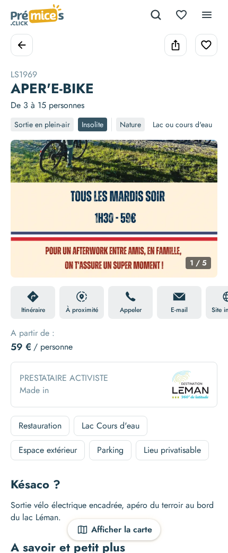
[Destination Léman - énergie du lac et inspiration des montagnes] (190, 384)
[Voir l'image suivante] (198, 215)
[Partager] (175, 45)
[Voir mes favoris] (181, 14)
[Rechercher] (155, 14)
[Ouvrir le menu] (206, 14)
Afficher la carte (121, 529)
